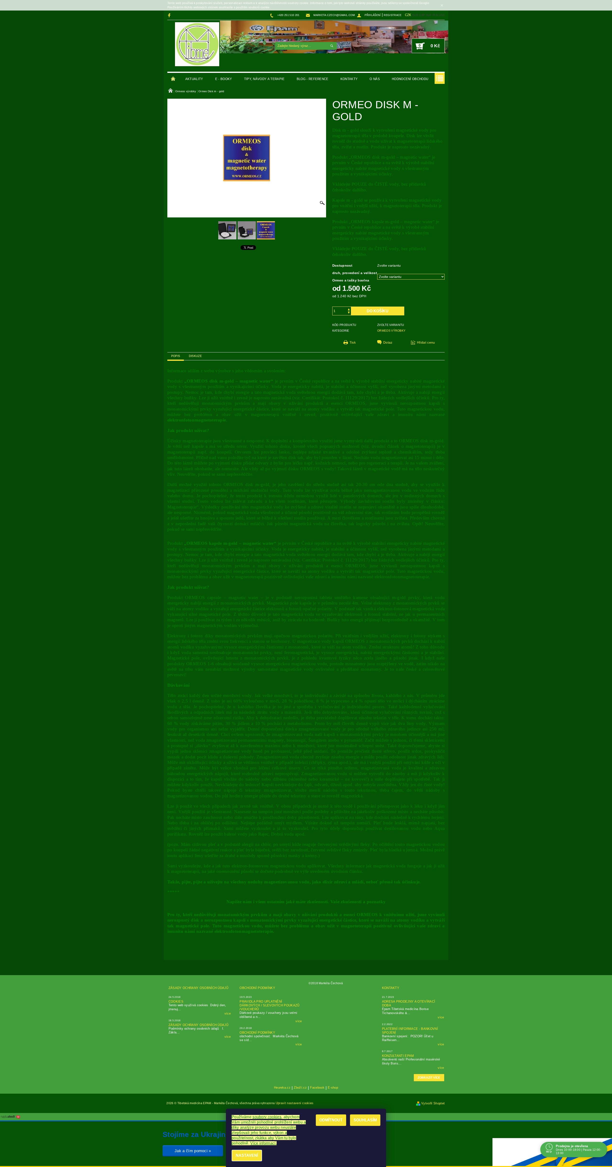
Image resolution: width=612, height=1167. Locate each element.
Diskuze (195, 356)
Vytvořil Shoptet (433, 1103)
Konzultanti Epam (398, 1056)
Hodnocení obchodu (410, 79)
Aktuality (194, 79)
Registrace (392, 15)
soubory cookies (266, 1117)
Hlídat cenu (426, 342)
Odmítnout (331, 1120)
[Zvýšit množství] (349, 309)
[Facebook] (169, 15)
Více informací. (263, 1143)
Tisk (353, 342)
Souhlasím (365, 1120)
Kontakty (349, 79)
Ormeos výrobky (391, 330)
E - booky (223, 79)
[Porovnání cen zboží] (10, 1116)
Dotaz (388, 342)
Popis (175, 356)
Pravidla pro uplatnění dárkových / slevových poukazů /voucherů (269, 1005)
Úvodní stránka (173, 79)
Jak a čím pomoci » (193, 1151)
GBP (422, 15)
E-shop (333, 1087)
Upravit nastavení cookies (295, 1103)
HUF (429, 15)
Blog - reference (312, 79)
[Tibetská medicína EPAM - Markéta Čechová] (197, 44)
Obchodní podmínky (257, 988)
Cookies (176, 1001)
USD (442, 15)
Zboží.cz (300, 1087)
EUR (415, 15)
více (227, 1013)
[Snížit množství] (349, 313)
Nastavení (247, 1155)
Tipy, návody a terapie (264, 79)
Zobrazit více (429, 1077)
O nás (375, 79)
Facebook (317, 1087)
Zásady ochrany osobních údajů (198, 988)
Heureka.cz (282, 1087)
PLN (435, 15)
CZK (408, 15)
